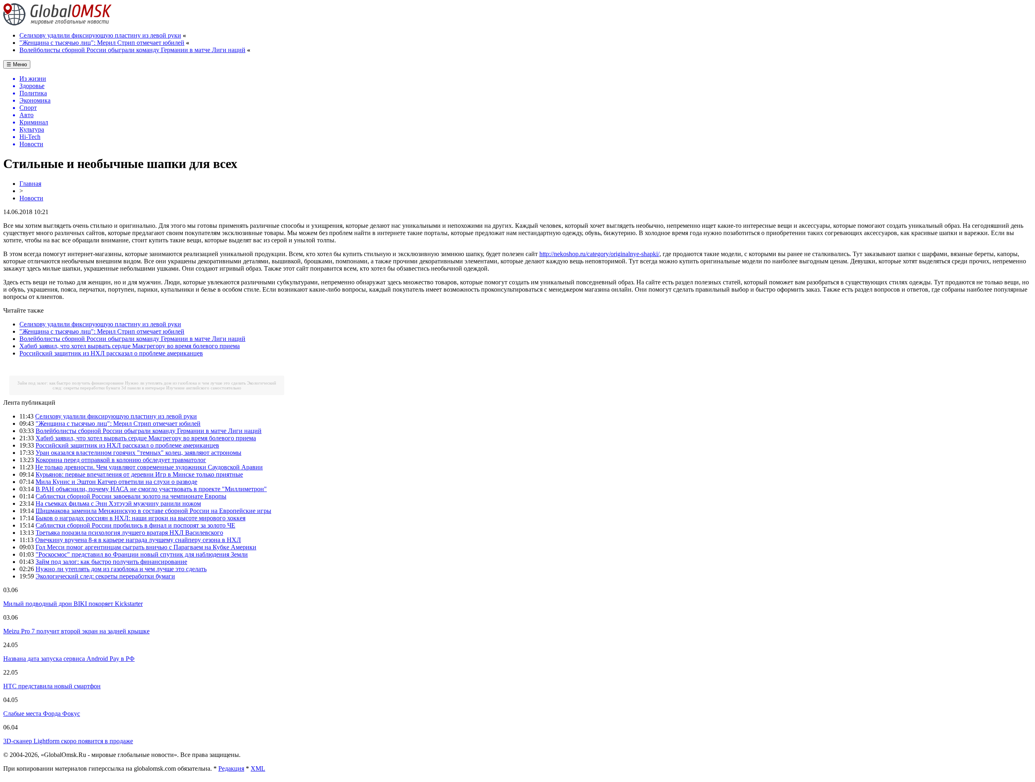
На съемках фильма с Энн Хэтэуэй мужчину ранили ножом (118, 503)
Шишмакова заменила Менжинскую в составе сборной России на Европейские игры (153, 510)
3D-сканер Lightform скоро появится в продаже (68, 741)
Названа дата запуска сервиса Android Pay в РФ (69, 658)
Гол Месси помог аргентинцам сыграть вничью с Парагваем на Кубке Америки (146, 547)
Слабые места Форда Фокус (41, 713)
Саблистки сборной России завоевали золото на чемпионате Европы (131, 496)
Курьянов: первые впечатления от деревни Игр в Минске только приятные (139, 474)
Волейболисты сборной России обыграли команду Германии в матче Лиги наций (132, 49)
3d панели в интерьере (143, 387)
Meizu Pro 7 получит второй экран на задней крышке (76, 631)
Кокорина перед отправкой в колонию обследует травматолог (121, 459)
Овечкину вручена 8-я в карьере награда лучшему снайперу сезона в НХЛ (138, 539)
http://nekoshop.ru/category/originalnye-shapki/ (599, 253)
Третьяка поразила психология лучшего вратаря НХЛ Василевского (129, 532)
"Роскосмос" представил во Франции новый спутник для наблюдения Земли (142, 554)
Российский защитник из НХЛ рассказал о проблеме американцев (111, 353)
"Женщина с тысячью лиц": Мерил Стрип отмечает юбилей (101, 42)
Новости (31, 198)
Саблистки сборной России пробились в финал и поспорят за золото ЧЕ (135, 525)
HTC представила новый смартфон (52, 686)
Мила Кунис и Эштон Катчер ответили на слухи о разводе (116, 481)
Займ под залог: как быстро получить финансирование (70, 382)
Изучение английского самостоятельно (203, 387)
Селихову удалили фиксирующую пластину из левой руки (100, 35)
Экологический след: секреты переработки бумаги (105, 576)
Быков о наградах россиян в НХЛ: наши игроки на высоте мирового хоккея (140, 518)
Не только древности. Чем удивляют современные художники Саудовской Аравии (149, 467)
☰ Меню (16, 64)
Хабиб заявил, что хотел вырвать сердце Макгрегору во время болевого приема (129, 346)
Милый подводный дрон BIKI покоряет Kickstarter (73, 603)
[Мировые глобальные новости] (57, 23)
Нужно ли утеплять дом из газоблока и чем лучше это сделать (185, 382)
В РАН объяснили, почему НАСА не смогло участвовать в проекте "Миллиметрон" (151, 489)
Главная (30, 183)
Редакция (231, 768)
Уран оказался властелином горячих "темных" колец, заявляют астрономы (138, 452)
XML (258, 768)
